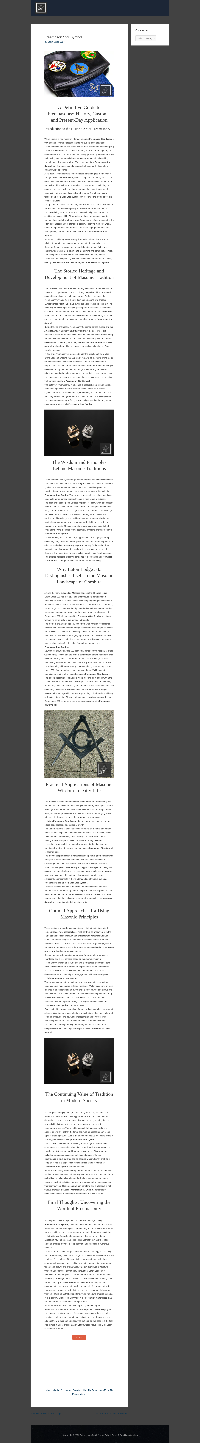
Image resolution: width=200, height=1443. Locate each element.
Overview (77, 1390)
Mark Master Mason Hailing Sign (46, 1414)
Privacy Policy (103, 1435)
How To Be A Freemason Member (112, 1414)
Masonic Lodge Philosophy (58, 1390)
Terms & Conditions (121, 1435)
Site (132, 1435)
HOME (79, 1337)
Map (136, 1435)
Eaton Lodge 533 (88, 1435)
